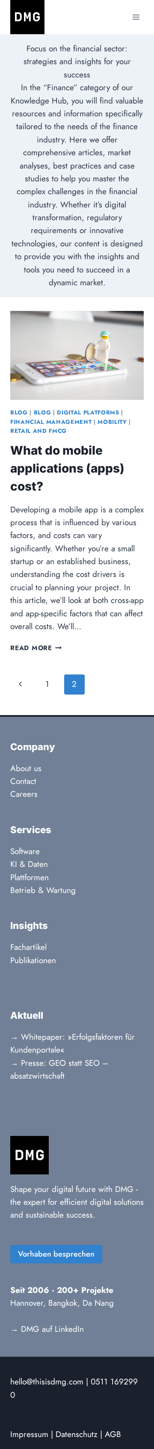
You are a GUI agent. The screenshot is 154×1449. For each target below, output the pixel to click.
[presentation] (77, 355)
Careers (24, 794)
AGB (113, 1434)
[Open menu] (136, 17)
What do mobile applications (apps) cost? (67, 468)
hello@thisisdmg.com (46, 1381)
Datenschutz (77, 1434)
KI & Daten (29, 864)
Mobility (112, 422)
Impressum (29, 1434)
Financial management (51, 422)
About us (25, 768)
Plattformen (29, 877)
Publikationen (33, 960)
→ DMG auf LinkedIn (47, 1329)
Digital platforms (88, 412)
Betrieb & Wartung (43, 890)
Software (25, 851)
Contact (23, 781)
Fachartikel (28, 947)
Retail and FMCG (38, 431)
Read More (36, 648)
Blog (19, 412)
